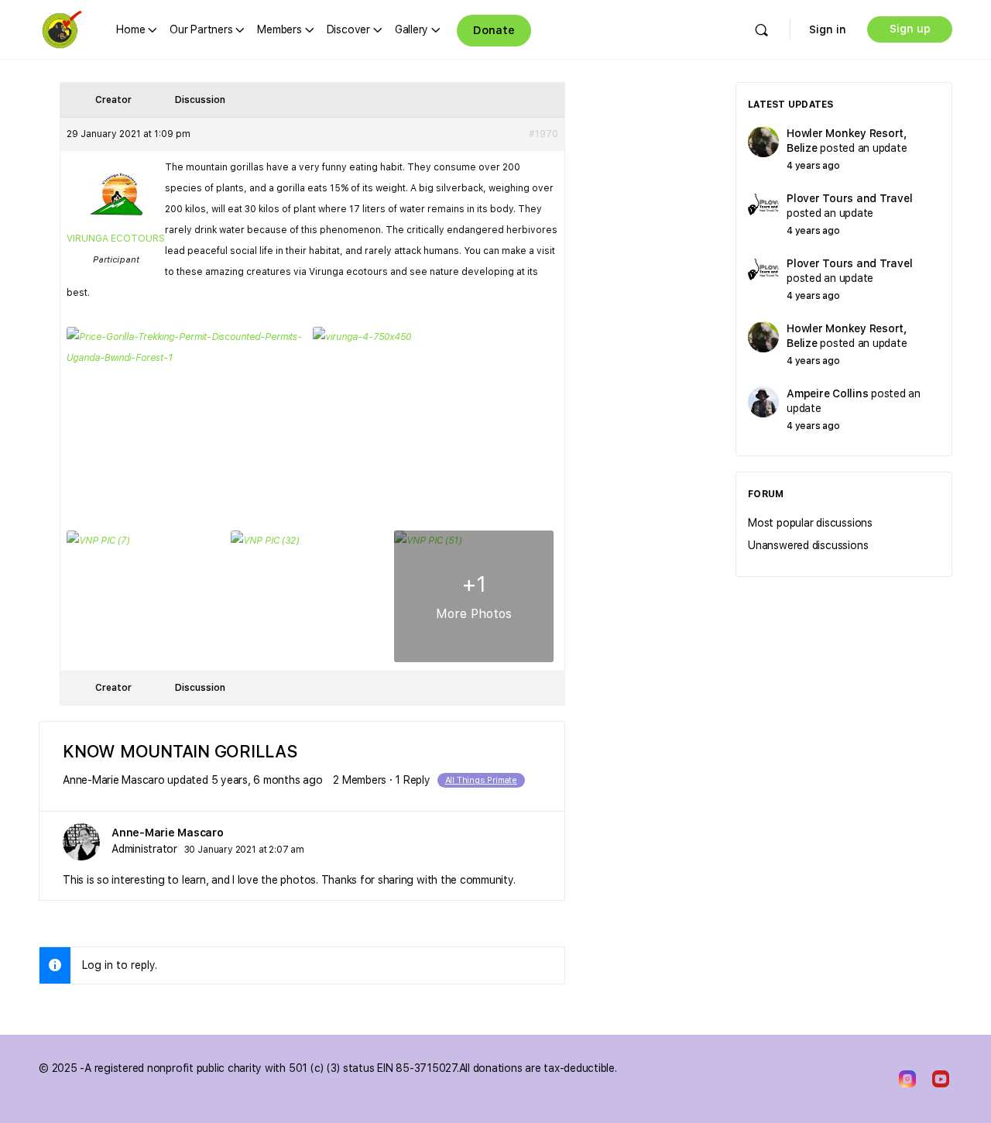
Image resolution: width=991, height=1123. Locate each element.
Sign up (910, 28)
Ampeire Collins (827, 393)
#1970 (543, 134)
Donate (494, 30)
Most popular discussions (810, 523)
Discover (348, 29)
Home (130, 29)
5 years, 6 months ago (267, 780)
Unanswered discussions (808, 545)
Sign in (827, 29)
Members (279, 29)
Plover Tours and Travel (849, 198)
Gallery (411, 29)
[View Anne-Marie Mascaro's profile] (81, 841)
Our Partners (201, 29)
